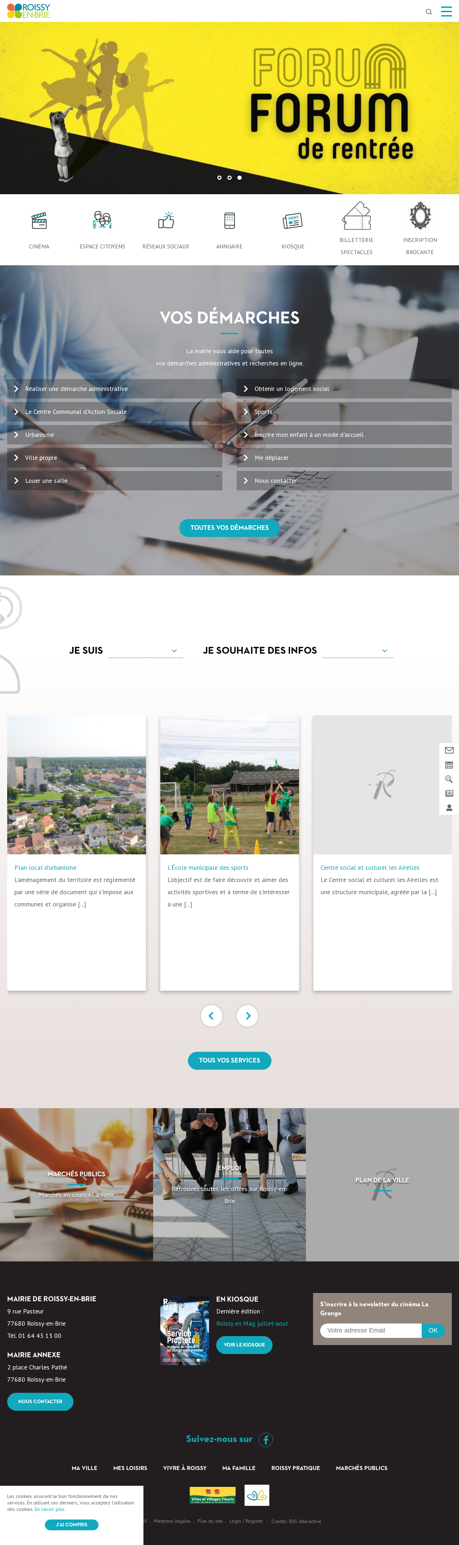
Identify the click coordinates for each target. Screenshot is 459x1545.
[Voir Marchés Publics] (76, 1184)
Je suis (86, 651)
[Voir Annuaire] (229, 223)
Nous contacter (276, 480)
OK (433, 1330)
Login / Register (246, 1521)
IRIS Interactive (305, 1521)
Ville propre (41, 457)
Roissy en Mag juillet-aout (252, 1323)
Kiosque (292, 246)
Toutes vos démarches (229, 528)
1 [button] (219, 178)
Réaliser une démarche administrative (76, 388)
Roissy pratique (295, 1468)
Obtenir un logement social (292, 388)
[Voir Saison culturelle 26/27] (229, 108)
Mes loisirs (130, 1468)
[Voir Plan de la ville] (382, 1184)
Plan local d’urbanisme (45, 867)
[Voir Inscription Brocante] (420, 217)
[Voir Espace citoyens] (102, 223)
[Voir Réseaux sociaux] (166, 223)
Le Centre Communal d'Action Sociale (76, 411)
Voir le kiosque (244, 1345)
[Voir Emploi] (229, 1184)
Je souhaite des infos (260, 651)
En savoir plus (50, 1509)
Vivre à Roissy (185, 1468)
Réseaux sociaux (165, 246)
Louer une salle (46, 480)
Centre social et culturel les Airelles (370, 867)
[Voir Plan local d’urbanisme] (76, 784)
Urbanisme (39, 434)
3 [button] (239, 178)
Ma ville (85, 1468)
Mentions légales (172, 1521)
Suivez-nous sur (220, 1439)
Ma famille (239, 1468)
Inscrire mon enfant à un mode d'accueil (309, 434)
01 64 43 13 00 (39, 1335)
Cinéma (39, 246)
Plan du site (210, 1521)
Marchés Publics (362, 1468)
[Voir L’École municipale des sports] (229, 784)
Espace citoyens (102, 246)
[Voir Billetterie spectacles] (356, 217)
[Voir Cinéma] (39, 223)
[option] (229, 108)
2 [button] (229, 178)
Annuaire (229, 246)
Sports (264, 411)
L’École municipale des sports (208, 867)
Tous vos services (229, 1061)
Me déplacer (272, 457)
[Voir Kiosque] (293, 223)
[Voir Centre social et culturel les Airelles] (382, 784)
